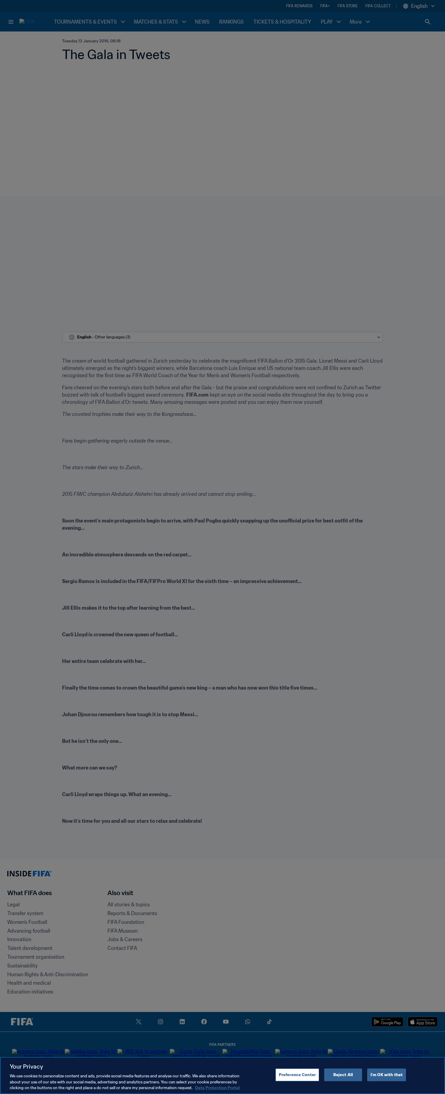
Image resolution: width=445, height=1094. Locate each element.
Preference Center (297, 1074)
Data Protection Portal (217, 1087)
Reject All (343, 1074)
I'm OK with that (387, 1074)
